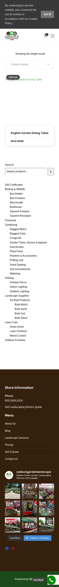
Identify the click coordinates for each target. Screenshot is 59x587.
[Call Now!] (51, 580)
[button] (30, 64)
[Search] (51, 171)
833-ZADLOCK (14, 400)
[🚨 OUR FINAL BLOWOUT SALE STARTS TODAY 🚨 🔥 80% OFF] (46, 508)
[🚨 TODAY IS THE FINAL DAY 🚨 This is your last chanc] (12, 508)
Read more (17, 141)
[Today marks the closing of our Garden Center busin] (29, 491)
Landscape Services (17, 437)
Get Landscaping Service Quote (23, 407)
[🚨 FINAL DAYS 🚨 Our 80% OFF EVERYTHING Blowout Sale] (29, 508)
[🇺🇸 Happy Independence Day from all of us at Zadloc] (46, 491)
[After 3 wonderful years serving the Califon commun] (29, 525)
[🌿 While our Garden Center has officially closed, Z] (12, 491)
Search (9, 164)
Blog (7, 430)
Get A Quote (12, 451)
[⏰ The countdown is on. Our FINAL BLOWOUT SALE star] (12, 525)
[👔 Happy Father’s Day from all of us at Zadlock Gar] (46, 525)
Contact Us (11, 458)
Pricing (9, 444)
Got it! (47, 14)
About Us (10, 423)
